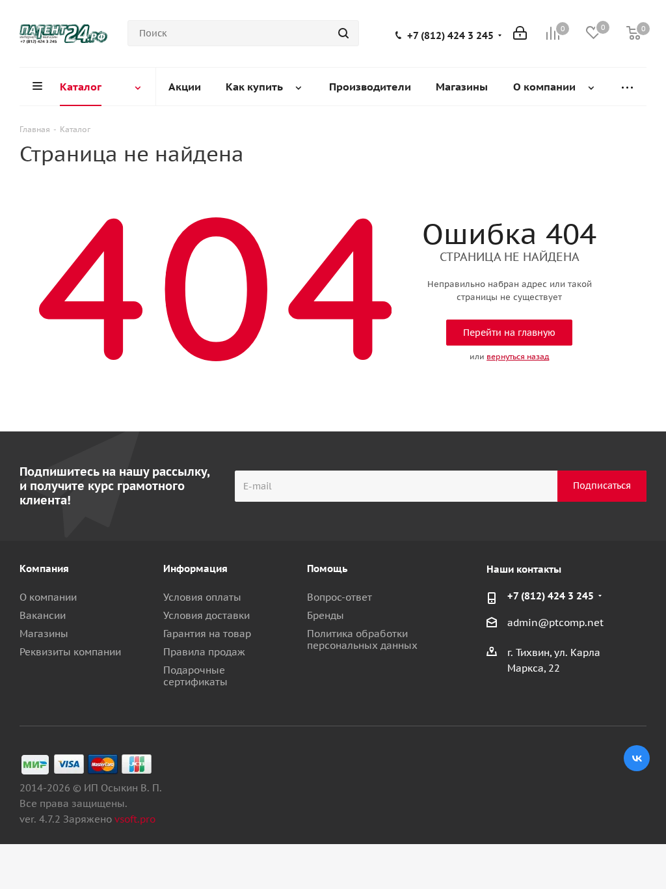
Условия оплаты (202, 597)
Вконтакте (637, 758)
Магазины (44, 633)
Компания (44, 568)
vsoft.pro (134, 819)
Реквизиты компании (70, 652)
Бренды (325, 615)
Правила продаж (204, 652)
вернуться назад (517, 356)
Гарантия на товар (207, 633)
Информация (195, 568)
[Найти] (343, 33)
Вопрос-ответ (339, 597)
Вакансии (43, 615)
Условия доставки (206, 615)
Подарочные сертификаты (195, 676)
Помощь (327, 568)
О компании (48, 597)
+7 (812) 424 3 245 (450, 36)
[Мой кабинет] (520, 33)
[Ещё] (627, 87)
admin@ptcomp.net (555, 622)
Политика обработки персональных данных (362, 639)
